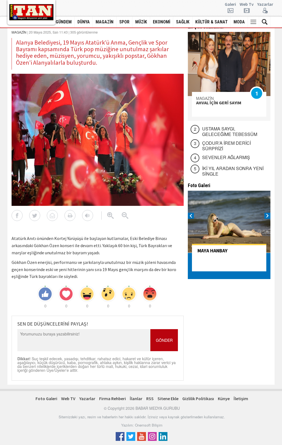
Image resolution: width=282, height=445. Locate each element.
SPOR (124, 21)
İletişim (241, 398)
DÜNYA (83, 21)
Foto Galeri (46, 398)
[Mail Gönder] (52, 215)
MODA (239, 21)
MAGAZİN (104, 21)
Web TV (68, 398)
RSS (150, 398)
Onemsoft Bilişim (148, 425)
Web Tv (247, 4)
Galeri (230, 4)
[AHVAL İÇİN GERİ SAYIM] (229, 64)
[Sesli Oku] (87, 215)
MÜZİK (141, 21)
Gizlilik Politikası (198, 398)
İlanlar (136, 398)
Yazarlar (265, 4)
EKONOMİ (161, 21)
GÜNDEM (64, 21)
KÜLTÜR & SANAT (211, 21)
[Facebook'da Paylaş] (17, 215)
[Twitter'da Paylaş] (34, 215)
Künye (224, 398)
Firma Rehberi (112, 398)
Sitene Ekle (168, 398)
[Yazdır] (69, 215)
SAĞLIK (182, 21)
